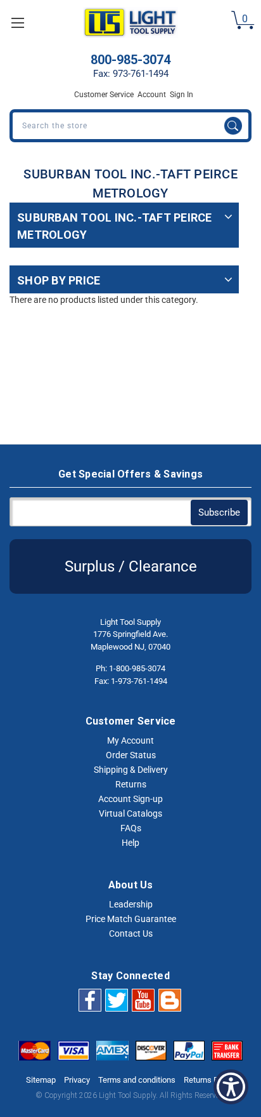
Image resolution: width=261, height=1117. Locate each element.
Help (130, 843)
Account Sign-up (130, 799)
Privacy (77, 1080)
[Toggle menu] (17, 22)
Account (151, 94)
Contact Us (131, 933)
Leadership (131, 904)
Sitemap (41, 1080)
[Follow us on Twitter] (116, 999)
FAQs (130, 828)
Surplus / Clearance (131, 566)
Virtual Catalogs (130, 813)
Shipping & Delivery (131, 770)
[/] (169, 999)
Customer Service (104, 94)
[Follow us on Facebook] (90, 999)
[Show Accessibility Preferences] (230, 1086)
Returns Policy (209, 1080)
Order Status (131, 755)
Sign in (181, 94)
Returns (130, 784)
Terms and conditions (136, 1080)
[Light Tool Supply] (130, 22)
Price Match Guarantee (131, 919)
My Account (130, 740)
